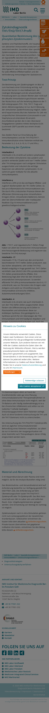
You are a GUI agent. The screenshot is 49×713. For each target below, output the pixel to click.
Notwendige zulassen (34, 380)
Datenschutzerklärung (32, 365)
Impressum (17, 367)
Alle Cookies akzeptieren (31, 386)
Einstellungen (9, 372)
